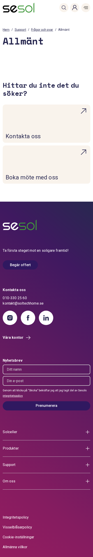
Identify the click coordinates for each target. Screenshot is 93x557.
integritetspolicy (13, 395)
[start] (10, 8)
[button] (64, 7)
